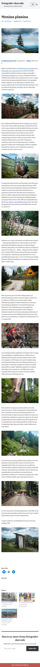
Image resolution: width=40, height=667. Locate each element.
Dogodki (25, 21)
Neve (13, 665)
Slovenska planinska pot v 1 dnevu (12, 75)
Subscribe (32, 648)
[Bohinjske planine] (9, 596)
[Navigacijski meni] (33, 4)
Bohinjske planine (7, 602)
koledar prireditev (17, 87)
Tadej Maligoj (7, 21)
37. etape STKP (6, 319)
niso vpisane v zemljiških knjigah (16, 202)
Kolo (29, 21)
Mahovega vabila (30, 123)
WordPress (24, 665)
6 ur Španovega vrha (25, 602)
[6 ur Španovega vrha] (27, 596)
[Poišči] (37, 4)
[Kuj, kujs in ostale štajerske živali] (9, 613)
